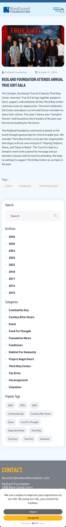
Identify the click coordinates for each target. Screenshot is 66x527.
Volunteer (15, 387)
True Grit (28, 439)
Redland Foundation (16, 72)
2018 (12, 271)
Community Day (19, 310)
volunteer (45, 439)
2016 (12, 285)
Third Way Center (48, 185)
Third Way (36, 430)
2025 (12, 243)
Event (8, 185)
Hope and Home (16, 430)
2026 (12, 236)
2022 (12, 264)
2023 (12, 257)
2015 (12, 292)
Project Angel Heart (21, 359)
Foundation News (20, 338)
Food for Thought (20, 331)
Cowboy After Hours (21, 317)
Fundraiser (25, 185)
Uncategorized (18, 380)
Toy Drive (15, 373)
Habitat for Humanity (22, 352)
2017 (12, 278)
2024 (12, 250)
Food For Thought (29, 422)
